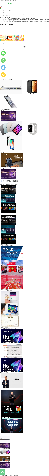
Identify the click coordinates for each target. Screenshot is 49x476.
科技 (14, 0)
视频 (8, 0)
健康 (10, 0)
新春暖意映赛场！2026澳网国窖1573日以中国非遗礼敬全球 (6, 245)
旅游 (5, 0)
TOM (0, 110)
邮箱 (15, 0)
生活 (6, 0)
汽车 (13, 0)
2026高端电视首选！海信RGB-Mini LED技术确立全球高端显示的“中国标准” (8, 184)
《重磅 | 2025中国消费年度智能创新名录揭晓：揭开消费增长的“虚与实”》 (8, 328)
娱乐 (2, 0)
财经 (9, 0)
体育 (3, 0)
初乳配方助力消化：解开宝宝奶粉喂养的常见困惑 (5, 167)
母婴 (7, 0)
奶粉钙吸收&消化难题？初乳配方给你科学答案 (5, 109)
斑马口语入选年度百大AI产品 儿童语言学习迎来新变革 (6, 290)
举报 (0, 42)
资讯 (1, 0)
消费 (11, 0)
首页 (0, 0)
